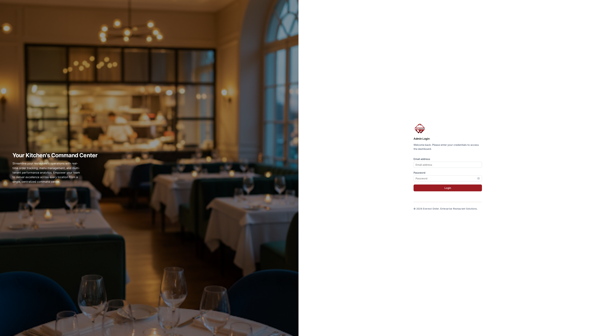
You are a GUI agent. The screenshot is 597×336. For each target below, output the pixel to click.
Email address (422, 159)
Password (419, 172)
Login (447, 187)
